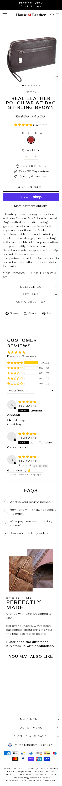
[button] (23, 125)
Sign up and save (30, 736)
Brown (31, 139)
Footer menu (30, 727)
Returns (31, 294)
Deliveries (31, 286)
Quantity (31, 150)
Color (31, 133)
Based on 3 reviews (22, 356)
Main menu (30, 719)
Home (30, 91)
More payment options (31, 206)
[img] (27, 402)
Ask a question (31, 301)
